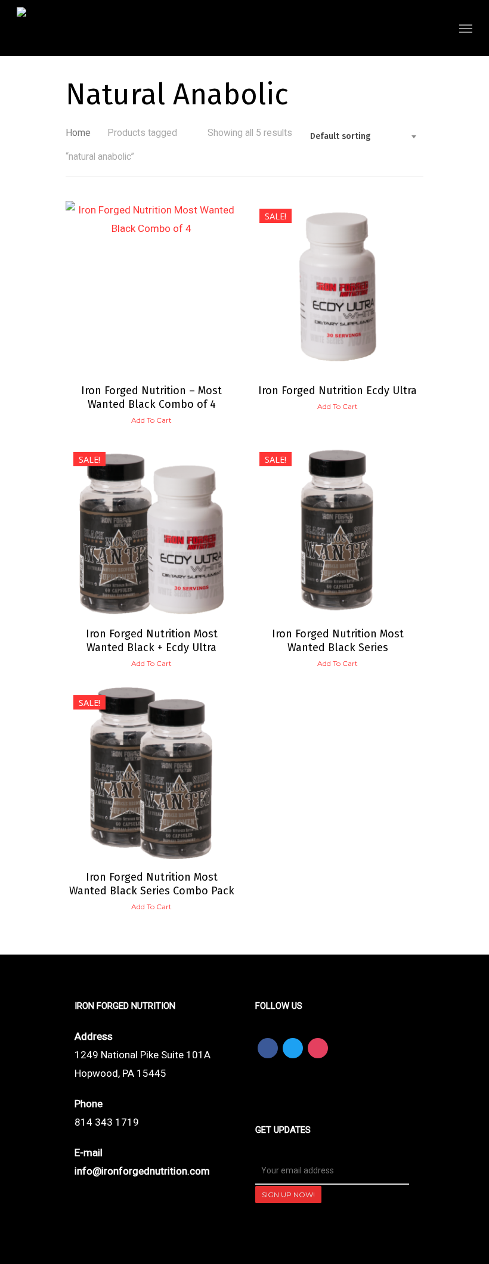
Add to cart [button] (151, 420)
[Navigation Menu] (465, 28)
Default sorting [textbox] (340, 136)
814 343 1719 (107, 1122)
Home (78, 132)
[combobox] (363, 136)
